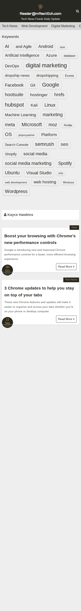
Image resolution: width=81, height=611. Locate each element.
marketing (53, 114)
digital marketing (46, 65)
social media (35, 153)
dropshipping (47, 75)
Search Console (16, 145)
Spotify (65, 163)
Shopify (11, 154)
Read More (65, 266)
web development (16, 182)
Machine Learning (20, 115)
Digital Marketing (63, 26)
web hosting (45, 182)
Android (45, 46)
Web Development (34, 26)
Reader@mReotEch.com (40, 14)
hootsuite (14, 94)
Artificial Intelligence (22, 55)
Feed (74, 227)
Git (32, 85)
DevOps (12, 66)
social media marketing (28, 163)
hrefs (59, 94)
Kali (34, 105)
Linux (49, 105)
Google (50, 85)
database (69, 55)
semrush (44, 144)
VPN (60, 173)
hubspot (14, 105)
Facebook (14, 85)
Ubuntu (12, 172)
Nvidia (68, 125)
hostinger (39, 94)
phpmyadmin (26, 135)
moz (53, 124)
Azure (51, 55)
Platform (49, 134)
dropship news (17, 75)
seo (64, 144)
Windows (68, 182)
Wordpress (16, 191)
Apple (62, 47)
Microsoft (32, 124)
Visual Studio (39, 172)
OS (8, 134)
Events (69, 75)
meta (10, 124)
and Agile (24, 46)
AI (7, 46)
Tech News (9, 26)
